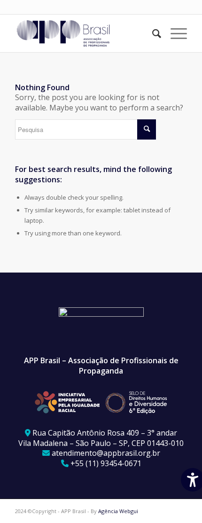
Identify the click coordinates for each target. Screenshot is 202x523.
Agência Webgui (118, 511)
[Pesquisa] (152, 33)
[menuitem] (152, 33)
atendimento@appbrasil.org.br (106, 453)
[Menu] (174, 33)
